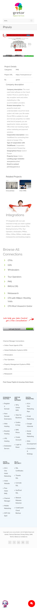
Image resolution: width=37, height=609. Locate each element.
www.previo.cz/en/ (13, 161)
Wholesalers (13, 270)
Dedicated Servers (7, 447)
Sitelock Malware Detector (19, 500)
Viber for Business (19, 416)
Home (6, 534)
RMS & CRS (13, 286)
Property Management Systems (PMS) (17, 364)
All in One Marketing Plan (30, 407)
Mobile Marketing (7, 507)
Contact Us (24, 536)
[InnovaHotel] (12, 184)
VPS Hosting (6, 440)
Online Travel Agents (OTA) (13, 345)
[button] (7, 186)
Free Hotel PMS (6, 490)
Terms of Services (14, 534)
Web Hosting (6, 425)
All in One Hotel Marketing (7, 472)
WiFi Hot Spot (7, 514)
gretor (18, 80)
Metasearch (13, 293)
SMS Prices (18, 431)
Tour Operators (14, 277)
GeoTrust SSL (19, 491)
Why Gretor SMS (18, 407)
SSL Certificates (19, 469)
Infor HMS (22, 191)
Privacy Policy (25, 534)
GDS (10, 265)
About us (17, 536)
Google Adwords (30, 425)
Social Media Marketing (30, 433)
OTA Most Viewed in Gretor (20, 306)
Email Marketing (30, 417)
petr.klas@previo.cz (13, 167)
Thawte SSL (18, 477)
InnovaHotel (10, 191)
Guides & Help (18, 423)
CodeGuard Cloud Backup (19, 510)
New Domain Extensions (7, 416)
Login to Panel (18, 446)
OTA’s (10, 260)
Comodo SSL (19, 484)
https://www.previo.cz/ (24, 75)
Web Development (30, 442)
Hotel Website (7, 482)
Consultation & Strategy (30, 451)
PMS (17, 70)
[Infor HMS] (25, 184)
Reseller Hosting (7, 432)
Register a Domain (7, 406)
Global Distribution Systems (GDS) (15, 350)
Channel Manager (7, 499)
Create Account (18, 438)
